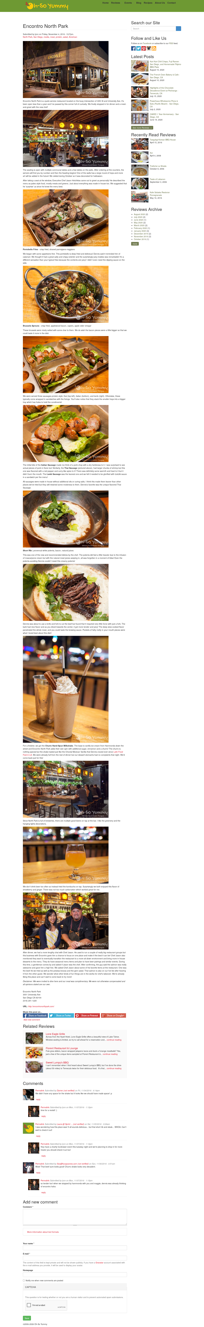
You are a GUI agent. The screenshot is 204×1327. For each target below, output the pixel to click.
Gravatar (99, 1262)
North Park (27, 36)
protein (59, 36)
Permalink (39, 1090)
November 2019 (141, 236)
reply (38, 1099)
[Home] (47, 6)
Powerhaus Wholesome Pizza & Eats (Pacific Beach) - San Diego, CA (164, 104)
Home (105, 2)
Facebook (147, 43)
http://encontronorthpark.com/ (41, 1006)
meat (52, 36)
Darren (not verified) (66, 1090)
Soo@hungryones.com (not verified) (73, 1163)
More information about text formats (43, 1232)
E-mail (26, 1253)
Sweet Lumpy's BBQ (57, 1062)
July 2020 (138, 217)
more (135, 243)
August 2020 (139, 214)
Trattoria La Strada (158, 166)
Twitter (138, 48)
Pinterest (143, 48)
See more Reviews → (142, 127)
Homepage (28, 1270)
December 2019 (141, 233)
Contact (171, 2)
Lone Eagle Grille (55, 1034)
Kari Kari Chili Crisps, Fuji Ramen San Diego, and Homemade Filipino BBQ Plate (165, 64)
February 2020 (140, 228)
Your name (28, 1243)
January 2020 (140, 230)
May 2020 (138, 222)
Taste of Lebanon (157, 179)
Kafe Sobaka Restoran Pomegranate (160, 193)
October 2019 (140, 239)
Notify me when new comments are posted (44, 1280)
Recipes (148, 2)
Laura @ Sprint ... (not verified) (70, 1124)
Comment (28, 1206)
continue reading (114, 1039)
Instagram (149, 48)
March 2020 (139, 225)
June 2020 (138, 219)
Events (128, 2)
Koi (151, 152)
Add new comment (32, 1019)
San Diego (38, 36)
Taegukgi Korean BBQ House (163, 139)
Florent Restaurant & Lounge (62, 1048)
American (73, 36)
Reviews (116, 2)
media (46, 36)
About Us (160, 2)
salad (65, 36)
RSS (171, 43)
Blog (138, 2)
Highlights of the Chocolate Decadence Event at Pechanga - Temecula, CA (164, 90)
